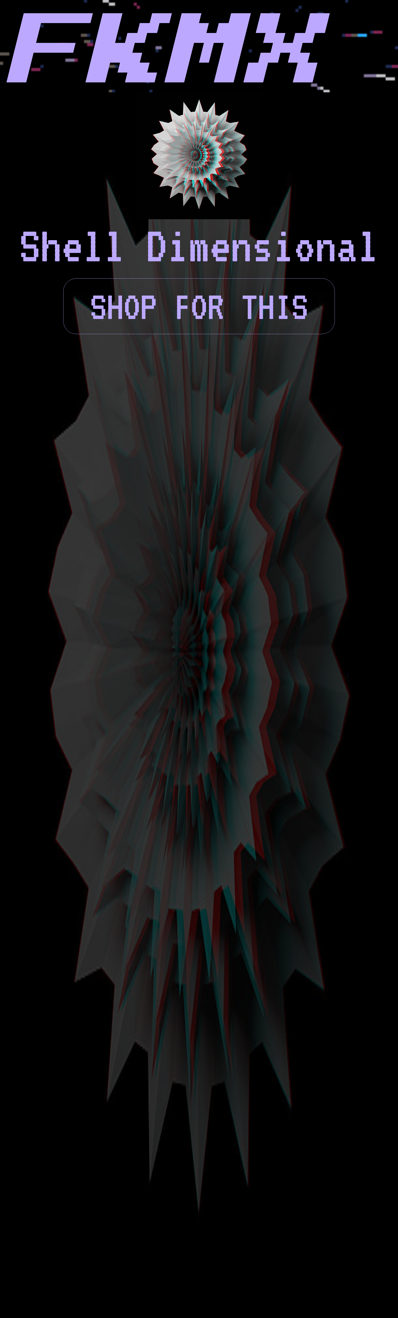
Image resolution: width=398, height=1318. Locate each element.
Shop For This (199, 306)
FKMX (152, 52)
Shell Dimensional (199, 245)
